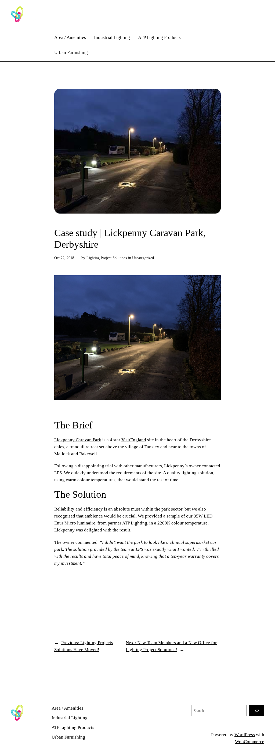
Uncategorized (143, 258)
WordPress (244, 734)
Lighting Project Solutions (106, 258)
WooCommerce (249, 741)
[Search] (256, 710)
